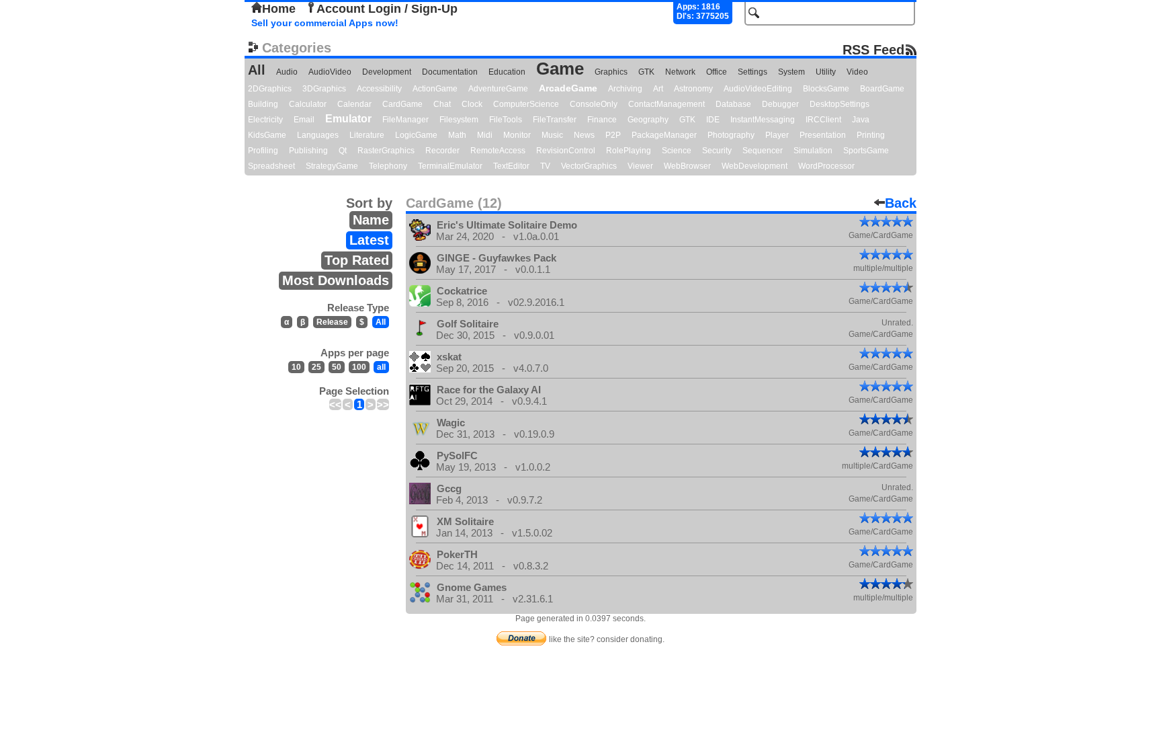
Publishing (308, 150)
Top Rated (357, 260)
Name (371, 219)
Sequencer (762, 150)
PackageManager (664, 135)
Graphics (611, 72)
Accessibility (379, 88)
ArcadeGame (568, 88)
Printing (871, 135)
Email (304, 119)
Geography (648, 119)
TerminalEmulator (450, 166)
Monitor (517, 135)
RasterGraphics (386, 150)
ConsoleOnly (593, 104)
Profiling (263, 150)
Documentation (450, 72)
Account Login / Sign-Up (387, 8)
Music (552, 135)
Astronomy (693, 88)
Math (457, 135)
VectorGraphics (589, 166)
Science (676, 150)
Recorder (442, 150)
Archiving (625, 88)
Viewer (640, 166)
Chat (442, 104)
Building (263, 104)
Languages (318, 135)
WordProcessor (826, 166)
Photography (731, 135)
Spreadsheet (271, 166)
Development (386, 72)
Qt (343, 150)
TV (545, 166)
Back (900, 203)
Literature (366, 135)
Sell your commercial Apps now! (324, 22)
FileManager (405, 119)
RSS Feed (873, 49)
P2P (613, 135)
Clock (472, 104)
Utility (826, 72)
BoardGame (882, 88)
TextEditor (511, 166)
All (256, 70)
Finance (602, 119)
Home (279, 8)
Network (680, 72)
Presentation (823, 135)
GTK (646, 72)
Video (857, 72)
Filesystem (458, 119)
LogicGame (416, 135)
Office (716, 72)
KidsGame (267, 135)
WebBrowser (687, 166)
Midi (484, 135)
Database (733, 104)
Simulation (812, 150)
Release (332, 322)
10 (296, 367)
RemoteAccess (497, 150)
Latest (369, 240)
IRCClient (823, 119)
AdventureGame (498, 88)
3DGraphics (324, 88)
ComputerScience (526, 104)
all (381, 367)
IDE (713, 119)
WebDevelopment (754, 166)
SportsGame (866, 150)
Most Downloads (335, 280)
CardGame (402, 104)
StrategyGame (332, 166)
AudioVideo (329, 72)
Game (560, 68)
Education (506, 72)
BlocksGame (826, 88)
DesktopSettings (839, 104)
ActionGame (435, 88)
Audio (287, 72)
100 (359, 367)
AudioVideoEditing (758, 88)
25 (316, 367)
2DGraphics (270, 88)
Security (717, 150)
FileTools (505, 119)
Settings (752, 72)
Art (658, 88)
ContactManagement (666, 104)
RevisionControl (565, 150)
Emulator (348, 118)
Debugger (780, 104)
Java (860, 119)
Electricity (265, 119)
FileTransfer (554, 119)
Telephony (388, 166)
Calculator (308, 104)
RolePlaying (628, 150)
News (584, 135)
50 (336, 367)
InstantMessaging (762, 119)
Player (777, 135)
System (791, 72)
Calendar (354, 104)
